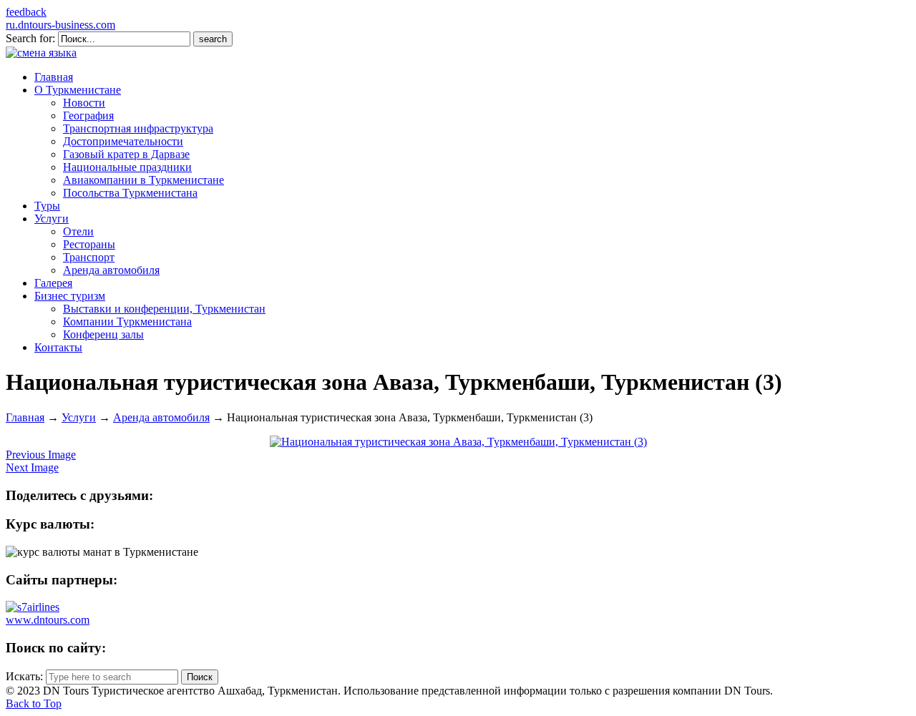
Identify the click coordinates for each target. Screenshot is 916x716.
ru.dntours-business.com (60, 25)
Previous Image (41, 454)
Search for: (30, 38)
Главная (25, 417)
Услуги (79, 417)
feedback (26, 12)
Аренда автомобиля (161, 417)
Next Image (32, 467)
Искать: (24, 676)
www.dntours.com (47, 620)
